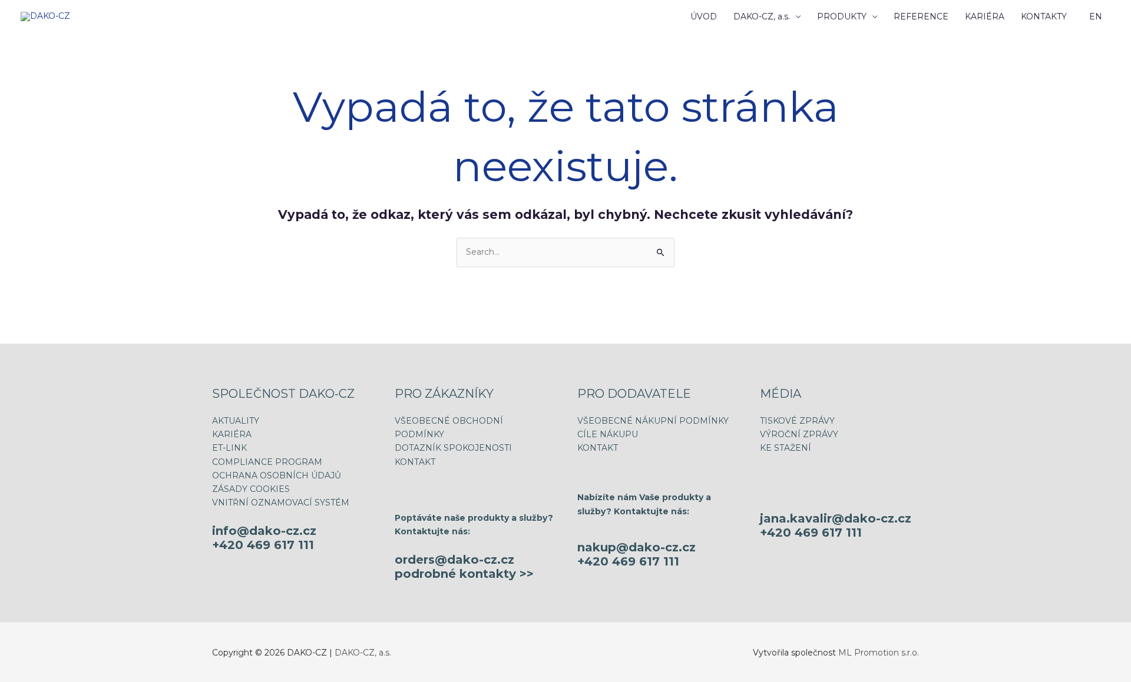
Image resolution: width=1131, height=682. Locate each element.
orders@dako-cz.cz (454, 560)
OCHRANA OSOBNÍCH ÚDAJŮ (276, 475)
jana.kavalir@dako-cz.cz (835, 518)
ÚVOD (703, 16)
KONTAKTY (1044, 16)
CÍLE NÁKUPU (607, 434)
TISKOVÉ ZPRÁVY (797, 420)
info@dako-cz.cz (264, 531)
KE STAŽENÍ (785, 448)
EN (1095, 16)
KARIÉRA (984, 16)
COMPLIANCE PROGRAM (267, 462)
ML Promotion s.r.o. (878, 652)
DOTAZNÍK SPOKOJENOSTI (453, 448)
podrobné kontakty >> (464, 574)
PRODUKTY (842, 16)
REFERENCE (921, 16)
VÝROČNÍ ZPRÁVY (799, 434)
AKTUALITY (235, 420)
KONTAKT (415, 462)
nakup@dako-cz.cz (636, 547)
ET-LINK (229, 448)
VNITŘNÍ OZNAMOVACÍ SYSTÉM (280, 502)
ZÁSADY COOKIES (251, 489)
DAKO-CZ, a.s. (761, 16)
